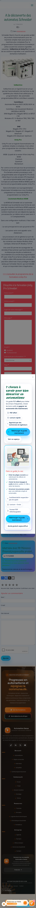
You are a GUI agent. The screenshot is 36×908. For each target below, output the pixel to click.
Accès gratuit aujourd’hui (18, 526)
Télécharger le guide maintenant (19, 432)
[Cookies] (4, 904)
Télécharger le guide (25, 904)
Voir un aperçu (13, 439)
